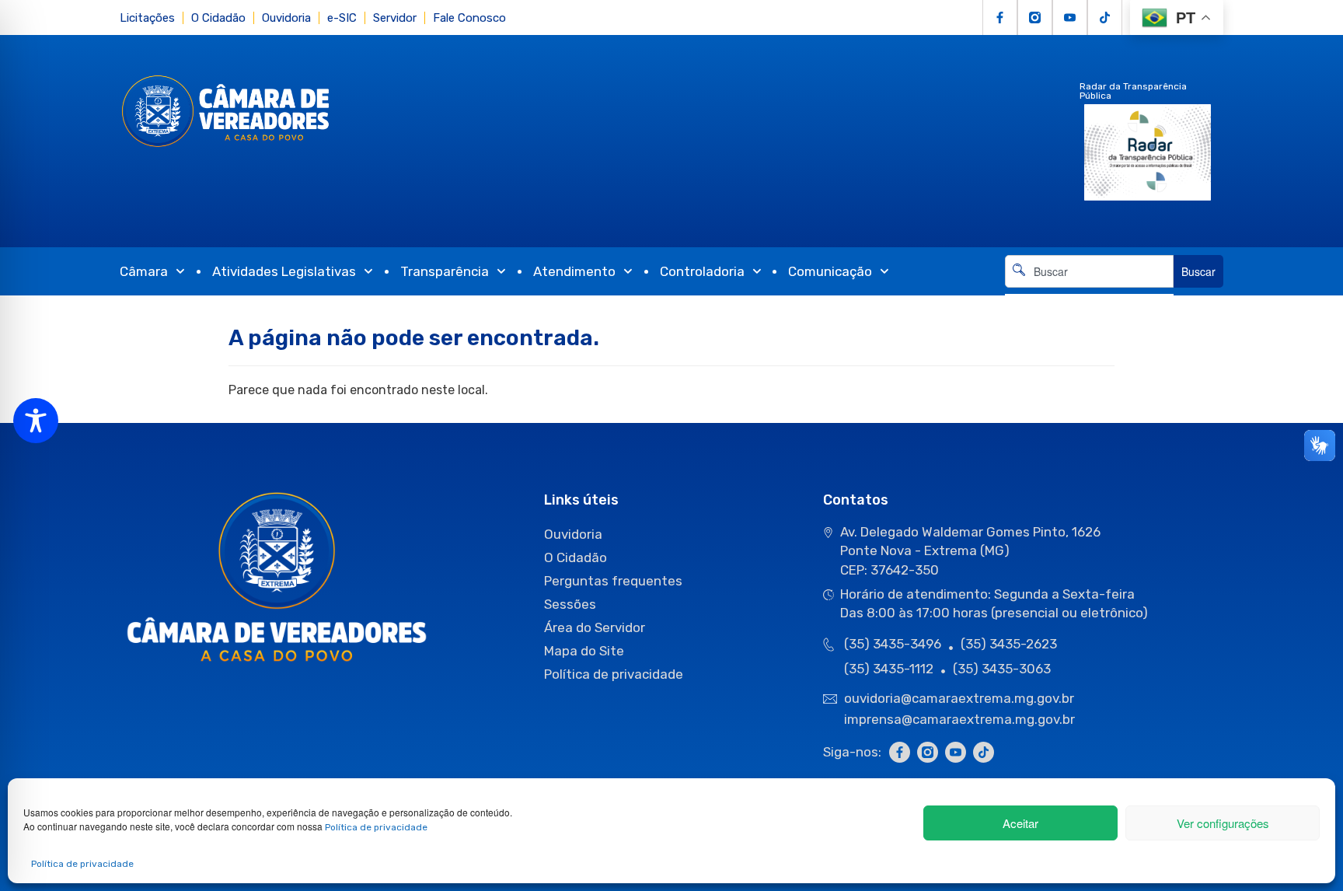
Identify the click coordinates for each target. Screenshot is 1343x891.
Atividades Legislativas (284, 271)
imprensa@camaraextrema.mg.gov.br (959, 719)
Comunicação (830, 271)
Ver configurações (1223, 823)
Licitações (147, 18)
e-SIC (342, 18)
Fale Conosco (469, 18)
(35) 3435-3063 (1002, 668)
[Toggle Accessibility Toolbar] (36, 421)
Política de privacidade (376, 827)
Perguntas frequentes (613, 581)
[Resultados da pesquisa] (1089, 296)
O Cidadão (218, 18)
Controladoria (702, 271)
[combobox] (1089, 271)
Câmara (144, 271)
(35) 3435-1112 (888, 668)
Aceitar (1020, 823)
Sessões (570, 604)
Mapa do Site (584, 651)
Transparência (444, 271)
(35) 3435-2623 (1009, 644)
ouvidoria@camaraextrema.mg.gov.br (960, 698)
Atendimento (574, 271)
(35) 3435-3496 (892, 644)
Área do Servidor (594, 627)
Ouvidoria (286, 18)
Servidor (395, 18)
